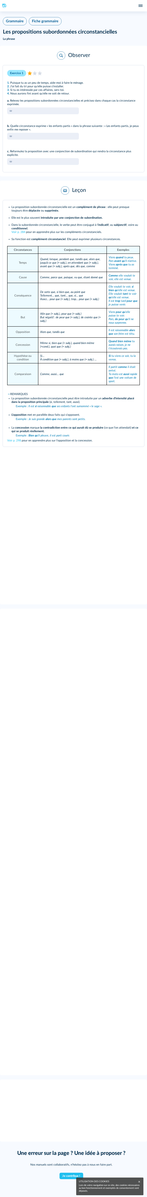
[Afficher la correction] (126, 73)
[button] (73, 55)
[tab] (126, 73)
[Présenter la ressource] (136, 73)
